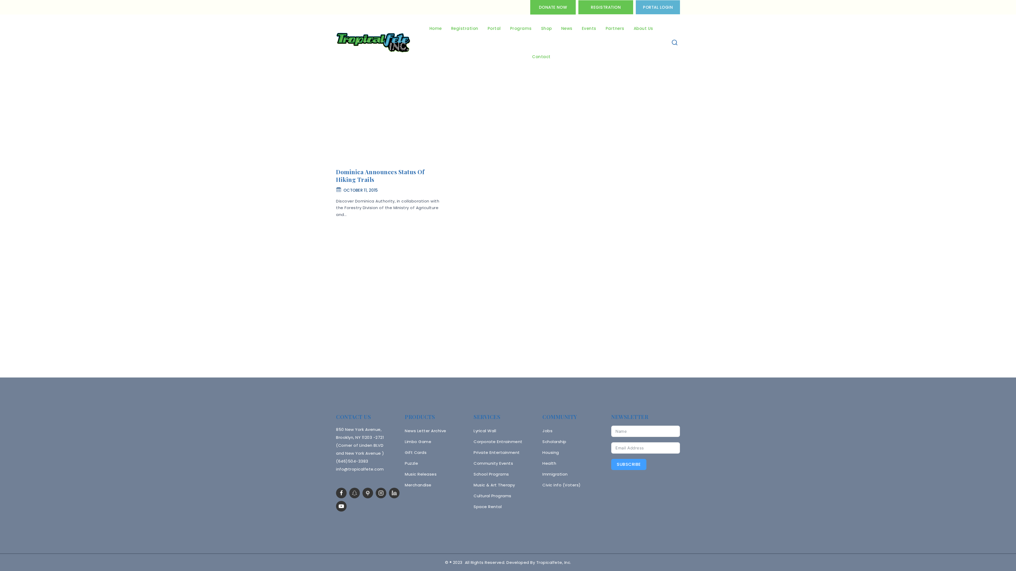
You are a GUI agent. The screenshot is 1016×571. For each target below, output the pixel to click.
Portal (494, 28)
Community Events (493, 463)
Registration (606, 7)
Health (549, 463)
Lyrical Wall (485, 431)
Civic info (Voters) (561, 485)
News (567, 28)
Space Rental (488, 506)
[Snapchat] (354, 493)
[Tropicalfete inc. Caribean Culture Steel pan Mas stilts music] (373, 43)
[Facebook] (341, 493)
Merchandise (418, 485)
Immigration (555, 474)
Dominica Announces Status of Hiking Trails (380, 175)
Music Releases (421, 474)
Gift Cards (416, 452)
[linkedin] (394, 493)
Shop (546, 28)
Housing (550, 452)
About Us (643, 28)
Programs (521, 28)
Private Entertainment (497, 452)
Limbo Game (418, 441)
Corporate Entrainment (498, 441)
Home (435, 28)
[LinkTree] (367, 493)
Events (589, 28)
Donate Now (553, 7)
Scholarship (554, 441)
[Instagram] (381, 493)
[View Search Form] (674, 42)
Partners (615, 28)
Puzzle (411, 463)
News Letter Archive (425, 431)
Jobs (547, 431)
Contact (541, 56)
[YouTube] (341, 506)
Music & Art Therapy (494, 485)
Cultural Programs (492, 496)
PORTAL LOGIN (658, 7)
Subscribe (629, 464)
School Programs (491, 474)
